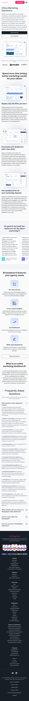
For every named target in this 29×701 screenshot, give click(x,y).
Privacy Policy (14, 684)
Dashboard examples (14, 591)
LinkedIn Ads (14, 617)
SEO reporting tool (14, 637)
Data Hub (14, 562)
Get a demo (20, 2)
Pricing (14, 598)
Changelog (14, 596)
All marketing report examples (14, 642)
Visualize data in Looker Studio (14, 569)
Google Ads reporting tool (14, 630)
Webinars (14, 587)
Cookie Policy (14, 687)
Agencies (14, 574)
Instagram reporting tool (14, 633)
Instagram (14, 612)
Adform (14, 605)
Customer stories (14, 586)
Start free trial (14, 32)
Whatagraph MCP (14, 563)
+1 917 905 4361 (14, 651)
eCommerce (14, 576)
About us (14, 658)
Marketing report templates (14, 589)
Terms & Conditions (14, 682)
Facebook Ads (14, 606)
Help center (14, 662)
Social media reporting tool (14, 635)
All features (14, 560)
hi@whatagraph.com (14, 655)
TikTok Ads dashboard (14, 638)
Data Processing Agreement (14, 692)
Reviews (14, 595)
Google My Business (14, 608)
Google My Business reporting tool (14, 631)
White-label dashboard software (14, 640)
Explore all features (14, 356)
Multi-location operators (14, 577)
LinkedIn (14, 615)
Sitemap (15, 695)
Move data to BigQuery (14, 567)
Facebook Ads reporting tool (14, 628)
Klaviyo (14, 613)
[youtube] (12, 673)
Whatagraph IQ (14, 565)
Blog (14, 584)
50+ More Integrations (14, 620)
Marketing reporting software (14, 626)
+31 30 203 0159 (14, 653)
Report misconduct (14, 665)
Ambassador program (14, 663)
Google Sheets (14, 610)
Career (14, 660)
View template (14, 36)
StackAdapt (14, 619)
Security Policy (14, 690)
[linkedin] (16, 673)
